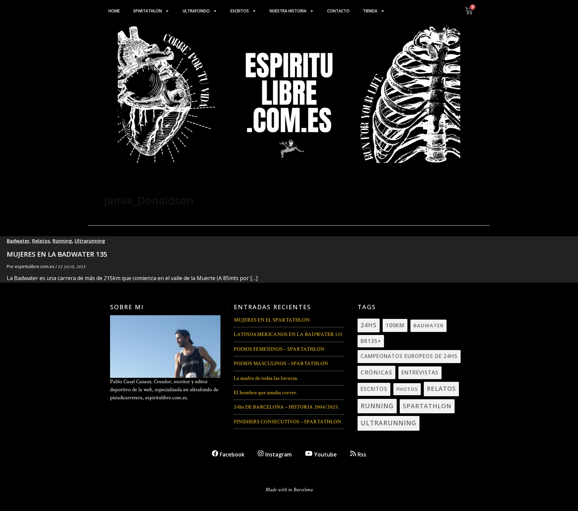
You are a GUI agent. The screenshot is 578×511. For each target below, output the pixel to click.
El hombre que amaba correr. (265, 392)
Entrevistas (420, 372)
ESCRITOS (374, 389)
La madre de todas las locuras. (266, 378)
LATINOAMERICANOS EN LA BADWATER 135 (288, 334)
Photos (407, 389)
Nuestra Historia (288, 11)
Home (114, 11)
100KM (395, 325)
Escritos (239, 11)
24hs (369, 325)
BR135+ (371, 341)
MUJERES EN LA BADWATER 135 (57, 254)
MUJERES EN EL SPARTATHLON (272, 320)
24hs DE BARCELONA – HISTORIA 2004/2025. (286, 407)
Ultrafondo (196, 11)
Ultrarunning (90, 241)
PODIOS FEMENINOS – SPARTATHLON (279, 349)
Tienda (370, 11)
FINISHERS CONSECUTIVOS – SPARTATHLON (287, 421)
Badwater (18, 241)
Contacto (338, 11)
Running (62, 241)
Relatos (41, 241)
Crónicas (376, 372)
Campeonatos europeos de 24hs (409, 356)
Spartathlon (147, 11)
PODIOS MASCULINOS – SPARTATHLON (281, 363)
